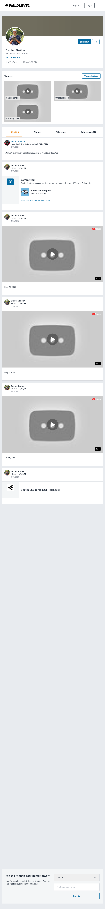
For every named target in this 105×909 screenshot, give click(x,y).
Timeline (14, 131)
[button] (98, 287)
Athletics (60, 132)
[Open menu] (98, 287)
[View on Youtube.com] (96, 229)
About (37, 132)
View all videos (91, 76)
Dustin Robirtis (18, 141)
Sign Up (76, 896)
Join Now (84, 41)
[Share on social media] (96, 41)
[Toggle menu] (100, 5)
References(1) (88, 132)
